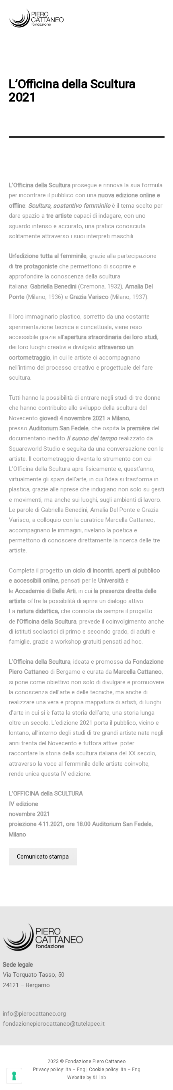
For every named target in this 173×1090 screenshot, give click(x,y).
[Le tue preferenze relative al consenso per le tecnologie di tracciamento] (14, 1076)
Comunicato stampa (43, 856)
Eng (81, 1069)
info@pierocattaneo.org (34, 1013)
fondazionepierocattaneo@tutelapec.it (54, 1023)
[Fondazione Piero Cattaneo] (49, 18)
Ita (68, 1069)
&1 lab (99, 1077)
